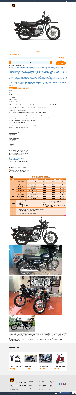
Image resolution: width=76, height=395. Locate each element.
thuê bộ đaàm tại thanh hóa (15, 78)
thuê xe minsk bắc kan (41, 78)
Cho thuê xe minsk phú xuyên (44, 73)
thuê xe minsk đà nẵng (35, 83)
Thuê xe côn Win (28, 366)
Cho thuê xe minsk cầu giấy (60, 68)
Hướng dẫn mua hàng (42, 385)
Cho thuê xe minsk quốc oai (54, 73)
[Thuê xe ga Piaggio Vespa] (60, 359)
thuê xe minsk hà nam (33, 79)
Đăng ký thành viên (42, 389)
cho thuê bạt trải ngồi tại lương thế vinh (43, 67)
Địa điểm (50, 386)
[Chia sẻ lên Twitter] (14, 85)
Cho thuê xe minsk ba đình (32, 68)
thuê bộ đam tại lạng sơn (25, 78)
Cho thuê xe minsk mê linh (37, 72)
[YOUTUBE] (63, 384)
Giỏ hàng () (29, 1)
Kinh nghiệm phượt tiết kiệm (52, 389)
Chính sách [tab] (25, 88)
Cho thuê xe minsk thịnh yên (15, 76)
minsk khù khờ (55, 77)
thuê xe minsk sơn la (31, 82)
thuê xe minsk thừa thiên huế (58, 82)
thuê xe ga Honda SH (43, 366)
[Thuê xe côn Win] (31, 359)
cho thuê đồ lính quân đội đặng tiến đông (30, 77)
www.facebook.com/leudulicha (19, 157)
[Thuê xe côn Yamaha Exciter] (16, 359)
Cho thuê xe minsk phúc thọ (34, 73)
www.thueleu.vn (16, 159)
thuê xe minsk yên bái (27, 83)
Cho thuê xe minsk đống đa (18, 77)
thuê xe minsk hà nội (40, 79)
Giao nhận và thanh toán (43, 386)
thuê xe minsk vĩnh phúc (19, 83)
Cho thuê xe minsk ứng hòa (46, 76)
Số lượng (10, 60)
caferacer (12, 67)
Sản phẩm (30, 385)
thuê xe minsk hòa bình (56, 79)
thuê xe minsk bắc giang (33, 78)
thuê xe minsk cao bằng (58, 78)
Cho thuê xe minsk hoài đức (22, 71)
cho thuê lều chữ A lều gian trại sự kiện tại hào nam (59, 67)
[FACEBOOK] (59, 384)
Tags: (10, 67)
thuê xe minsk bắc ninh (50, 78)
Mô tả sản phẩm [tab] (12, 88)
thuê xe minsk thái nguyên (48, 82)
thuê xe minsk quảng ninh (15, 82)
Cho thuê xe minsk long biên (27, 72)
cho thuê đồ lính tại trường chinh (43, 77)
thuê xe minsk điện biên (44, 83)
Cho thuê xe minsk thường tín (25, 76)
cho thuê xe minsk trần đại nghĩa (36, 76)
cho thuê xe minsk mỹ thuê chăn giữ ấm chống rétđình (50, 72)
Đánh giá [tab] (19, 88)
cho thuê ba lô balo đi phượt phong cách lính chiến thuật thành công (26, 67)
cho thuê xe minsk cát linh (41, 68)
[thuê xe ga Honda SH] (45, 359)
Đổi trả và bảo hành (42, 388)
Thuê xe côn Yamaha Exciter (16, 366)
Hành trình (50, 385)
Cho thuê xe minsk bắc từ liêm (14, 68)
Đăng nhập (33, 1)
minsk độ (60, 77)
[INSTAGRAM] (65, 384)
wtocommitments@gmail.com (15, 389)
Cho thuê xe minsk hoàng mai (33, 71)
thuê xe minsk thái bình (39, 82)
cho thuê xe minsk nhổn (25, 73)
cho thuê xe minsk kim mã (17, 72)
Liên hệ (30, 388)
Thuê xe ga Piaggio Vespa (59, 366)
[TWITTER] (61, 384)
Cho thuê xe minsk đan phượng (57, 76)
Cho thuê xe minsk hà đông (13, 71)
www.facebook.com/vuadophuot (19, 158)
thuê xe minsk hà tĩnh (48, 79)
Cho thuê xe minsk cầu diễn (50, 68)
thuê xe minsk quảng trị (23, 82)
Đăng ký (37, 1)
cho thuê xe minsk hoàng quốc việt (44, 71)
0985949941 (12, 388)
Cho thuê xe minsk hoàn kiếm (55, 71)
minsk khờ (50, 77)
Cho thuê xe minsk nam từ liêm (16, 73)
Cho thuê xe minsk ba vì (23, 68)
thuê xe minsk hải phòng (25, 79)
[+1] (16, 85)
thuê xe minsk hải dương (16, 79)
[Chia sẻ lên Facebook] (12, 85)
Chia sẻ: (10, 85)
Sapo (19, 393)
